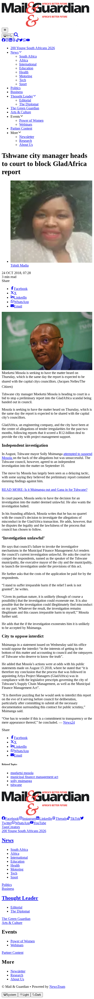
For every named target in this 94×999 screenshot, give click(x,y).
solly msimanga (21, 781)
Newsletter (17, 971)
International (19, 857)
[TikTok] (17, 40)
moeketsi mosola (21, 773)
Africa (14, 853)
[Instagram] (7, 40)
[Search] (16, 36)
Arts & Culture (12, 923)
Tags (5, 827)
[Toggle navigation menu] (5, 30)
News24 (69, 722)
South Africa (19, 849)
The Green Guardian (16, 919)
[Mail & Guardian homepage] (47, 15)
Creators (14, 827)
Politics (7, 885)
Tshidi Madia (19, 265)
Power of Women (22, 941)
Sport (14, 877)
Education (17, 861)
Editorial (16, 907)
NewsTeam (57, 986)
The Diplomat (20, 911)
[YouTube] (28, 40)
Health (15, 865)
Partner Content (12, 952)
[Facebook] (3, 40)
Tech (13, 873)
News (8, 840)
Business (8, 889)
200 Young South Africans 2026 (24, 831)
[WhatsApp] (24, 40)
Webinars (16, 945)
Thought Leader (20, 898)
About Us (17, 979)
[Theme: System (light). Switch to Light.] (8, 35)
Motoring (16, 869)
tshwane (16, 785)
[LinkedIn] (10, 40)
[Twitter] (21, 40)
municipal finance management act (34, 777)
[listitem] (10, 818)
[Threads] (14, 40)
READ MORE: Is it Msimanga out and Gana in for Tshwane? (44, 489)
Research (16, 975)
